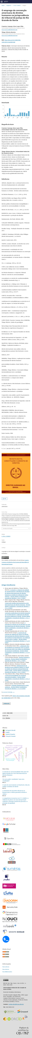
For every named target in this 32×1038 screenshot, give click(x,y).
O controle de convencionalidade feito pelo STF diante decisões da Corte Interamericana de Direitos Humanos (15, 773)
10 (11, 692)
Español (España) (10, 734)
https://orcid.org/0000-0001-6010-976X (9, 35)
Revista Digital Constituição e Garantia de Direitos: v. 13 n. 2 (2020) (17, 678)
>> (13, 692)
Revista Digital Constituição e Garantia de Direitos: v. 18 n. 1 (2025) (15, 597)
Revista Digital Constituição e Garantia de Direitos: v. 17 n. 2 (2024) (17, 606)
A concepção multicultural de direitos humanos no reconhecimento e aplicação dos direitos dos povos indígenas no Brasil (17, 614)
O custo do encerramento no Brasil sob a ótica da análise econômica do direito (16, 785)
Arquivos (8, 5)
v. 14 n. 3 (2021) (17, 5)
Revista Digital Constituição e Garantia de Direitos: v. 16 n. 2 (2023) (17, 671)
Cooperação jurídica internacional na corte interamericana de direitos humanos (17, 604)
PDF (5, 498)
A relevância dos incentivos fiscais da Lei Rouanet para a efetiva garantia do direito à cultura (14, 792)
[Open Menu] (1, 1)
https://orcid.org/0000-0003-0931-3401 (9, 29)
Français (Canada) (10, 736)
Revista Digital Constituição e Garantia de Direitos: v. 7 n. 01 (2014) (17, 641)
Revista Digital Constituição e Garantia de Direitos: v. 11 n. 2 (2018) (17, 627)
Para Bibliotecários (7, 971)
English (7, 732)
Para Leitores (5, 967)
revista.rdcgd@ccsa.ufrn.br (16, 1004)
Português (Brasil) (10, 730)
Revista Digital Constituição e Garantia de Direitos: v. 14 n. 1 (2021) (17, 617)
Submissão (6, 703)
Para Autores (5, 969)
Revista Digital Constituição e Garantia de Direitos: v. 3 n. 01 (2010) (17, 652)
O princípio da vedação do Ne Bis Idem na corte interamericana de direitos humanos (17, 624)
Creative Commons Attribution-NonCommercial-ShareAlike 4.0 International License (15, 562)
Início (3, 5)
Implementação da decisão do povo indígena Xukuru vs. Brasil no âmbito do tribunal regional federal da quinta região (17, 668)
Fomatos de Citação (7, 528)
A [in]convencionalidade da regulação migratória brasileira (15, 676)
